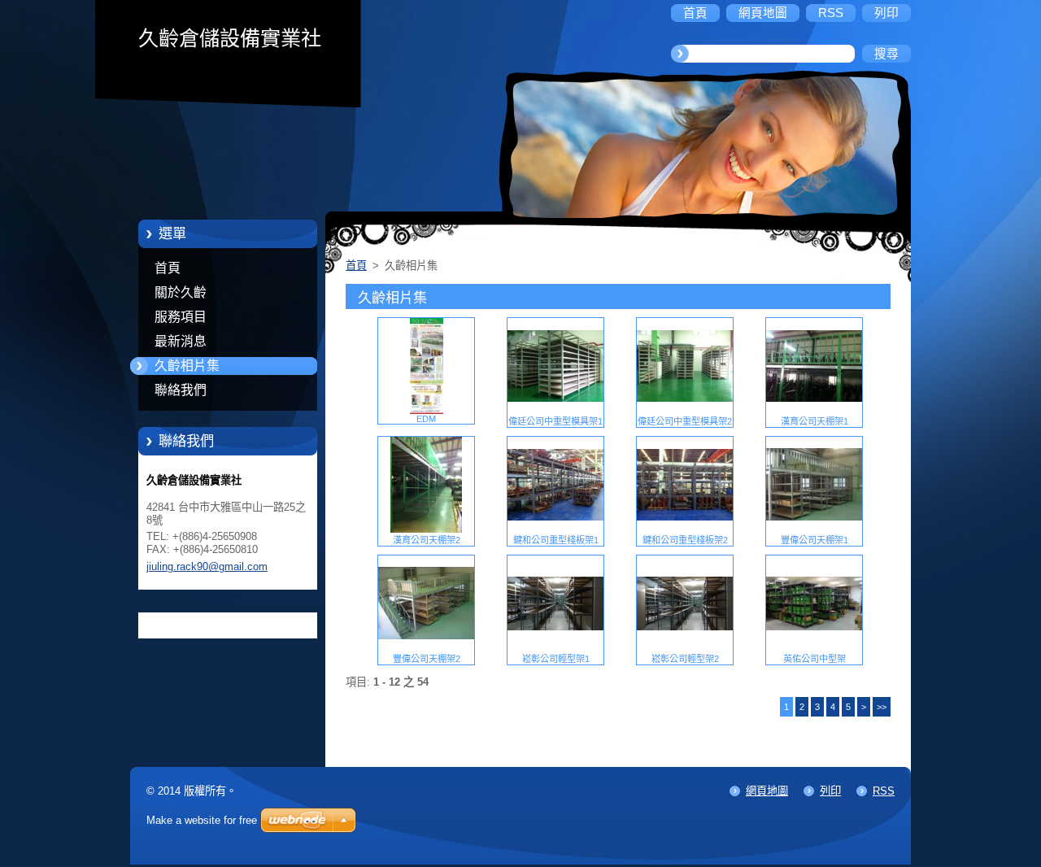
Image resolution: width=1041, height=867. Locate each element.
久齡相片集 (187, 366)
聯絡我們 (181, 390)
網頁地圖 (767, 791)
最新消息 (181, 341)
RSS (884, 791)
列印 (830, 791)
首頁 (168, 268)
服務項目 (181, 317)
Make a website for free (201, 820)
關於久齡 (181, 292)
